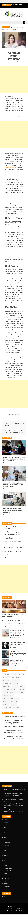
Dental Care (9, 61)
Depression (6, 686)
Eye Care (14, 689)
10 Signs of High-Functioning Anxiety (13, 551)
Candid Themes (18, 910)
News (17, 698)
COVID (5, 683)
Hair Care (13, 692)
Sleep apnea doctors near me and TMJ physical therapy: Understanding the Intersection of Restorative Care (13, 532)
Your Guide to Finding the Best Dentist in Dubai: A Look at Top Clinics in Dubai (13, 484)
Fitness (21, 689)
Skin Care (6, 701)
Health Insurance (8, 695)
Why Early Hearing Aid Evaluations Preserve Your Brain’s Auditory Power (17, 662)
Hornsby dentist (9, 167)
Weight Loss (16, 707)
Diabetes (15, 686)
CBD (18, 677)
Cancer (5, 677)
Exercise (6, 689)
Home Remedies (8, 698)
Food (5, 692)
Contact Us (5, 897)
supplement (15, 701)
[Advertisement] (14, 79)
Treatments (7, 707)
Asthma (14, 674)
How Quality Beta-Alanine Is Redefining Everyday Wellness (17, 644)
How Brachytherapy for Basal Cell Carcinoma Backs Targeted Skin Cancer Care (14, 542)
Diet (22, 686)
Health (21, 692)
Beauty (21, 674)
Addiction (6, 674)
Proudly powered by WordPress (13, 908)
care (12, 677)
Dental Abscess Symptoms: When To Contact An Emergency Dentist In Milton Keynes (14, 459)
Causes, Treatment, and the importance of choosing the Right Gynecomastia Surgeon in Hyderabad (14, 555)
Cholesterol (15, 680)
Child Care (6, 680)
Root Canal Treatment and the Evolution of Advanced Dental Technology (12, 510)
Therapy (13, 704)
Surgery (5, 704)
